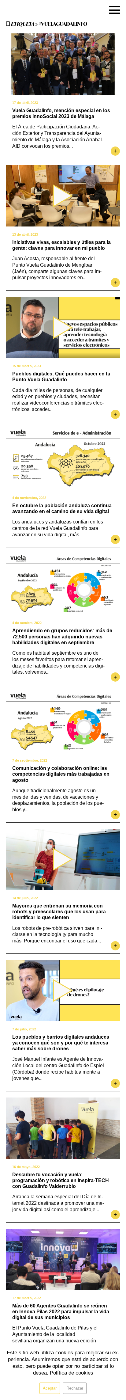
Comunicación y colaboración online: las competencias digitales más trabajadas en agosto (60, 774)
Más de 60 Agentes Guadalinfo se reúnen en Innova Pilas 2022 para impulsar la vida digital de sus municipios (60, 1311)
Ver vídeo (63, 195)
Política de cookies (71, 1373)
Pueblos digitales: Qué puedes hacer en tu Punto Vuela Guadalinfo (61, 376)
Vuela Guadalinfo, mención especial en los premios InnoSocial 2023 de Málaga (61, 113)
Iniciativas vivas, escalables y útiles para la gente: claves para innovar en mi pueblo (61, 245)
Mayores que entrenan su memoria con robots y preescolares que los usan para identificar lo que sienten (59, 911)
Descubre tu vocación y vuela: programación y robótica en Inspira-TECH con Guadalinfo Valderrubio (60, 1180)
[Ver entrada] (63, 64)
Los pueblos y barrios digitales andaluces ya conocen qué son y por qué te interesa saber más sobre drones (60, 1042)
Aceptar (50, 1388)
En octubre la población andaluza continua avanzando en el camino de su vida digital (62, 508)
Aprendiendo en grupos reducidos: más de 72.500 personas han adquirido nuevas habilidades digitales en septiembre (62, 636)
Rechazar (74, 1388)
